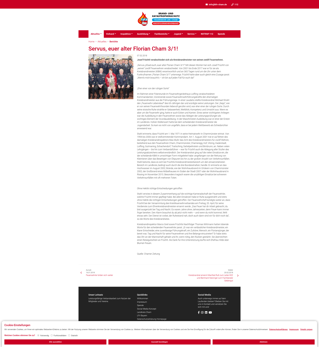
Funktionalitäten (60, 335)
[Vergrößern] (110, 76)
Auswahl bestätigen (159, 342)
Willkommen (142, 298)
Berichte (114, 41)
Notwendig (44, 335)
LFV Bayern (142, 315)
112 (236, 4)
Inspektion (125, 34)
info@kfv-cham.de (218, 4)
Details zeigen (306, 329)
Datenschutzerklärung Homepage (151, 319)
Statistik (74, 335)
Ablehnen (263, 342)
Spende (221, 34)
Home (91, 41)
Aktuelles (95, 34)
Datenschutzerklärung (278, 329)
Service (191, 34)
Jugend (177, 34)
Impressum (142, 302)
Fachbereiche (161, 34)
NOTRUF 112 (207, 34)
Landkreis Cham (144, 312)
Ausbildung (142, 34)
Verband (110, 34)
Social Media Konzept (146, 309)
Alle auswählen (55, 342)
